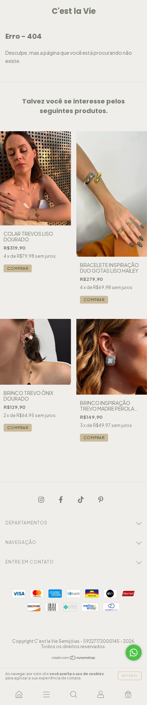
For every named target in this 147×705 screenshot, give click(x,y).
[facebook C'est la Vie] (61, 499)
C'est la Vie (74, 11)
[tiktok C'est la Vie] (81, 499)
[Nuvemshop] (73, 658)
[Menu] (46, 694)
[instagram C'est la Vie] (41, 499)
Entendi (130, 676)
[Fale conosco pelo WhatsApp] (134, 653)
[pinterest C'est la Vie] (101, 499)
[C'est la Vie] (18, 694)
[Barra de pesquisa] (73, 694)
